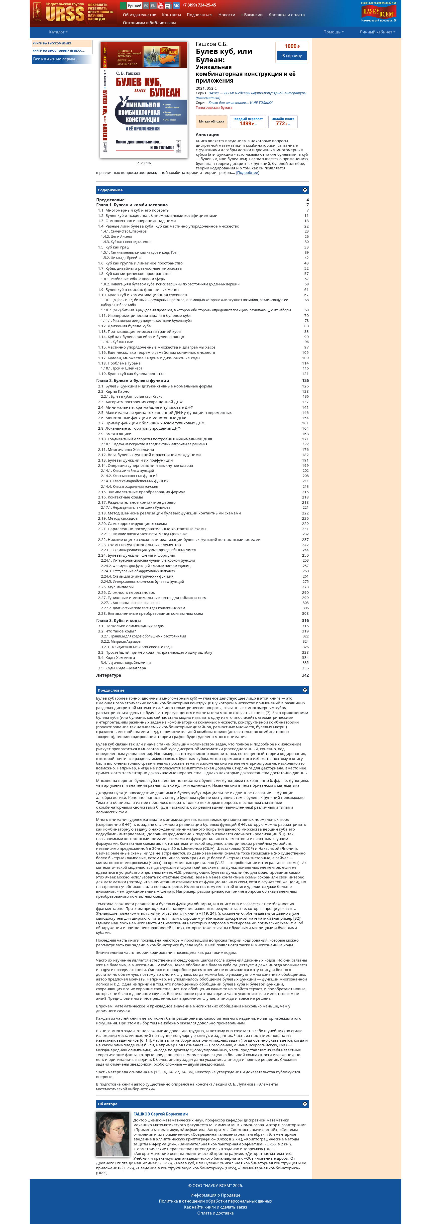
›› (248, 121)
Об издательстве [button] (139, 14)
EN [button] (153, 5)
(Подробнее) (247, 172)
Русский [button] (134, 5)
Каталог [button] (57, 32)
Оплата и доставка (215, 1213)
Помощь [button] (332, 32)
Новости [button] (226, 14)
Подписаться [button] (200, 14)
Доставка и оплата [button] (287, 14)
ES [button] (146, 5)
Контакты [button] (171, 14)
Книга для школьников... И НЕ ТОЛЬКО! (241, 102)
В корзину (292, 55)
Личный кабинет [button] (376, 32)
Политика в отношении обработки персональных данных (215, 1201)
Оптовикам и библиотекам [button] (149, 22)
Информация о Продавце (215, 1195)
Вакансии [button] (253, 14)
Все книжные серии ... (56, 59)
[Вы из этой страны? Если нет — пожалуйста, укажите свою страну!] (123, 5)
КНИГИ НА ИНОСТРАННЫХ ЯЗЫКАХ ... (59, 50)
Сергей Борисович (160, 1113)
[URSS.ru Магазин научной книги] (73, 12)
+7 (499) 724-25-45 (199, 5)
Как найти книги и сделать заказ (215, 1207)
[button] (160, 5)
